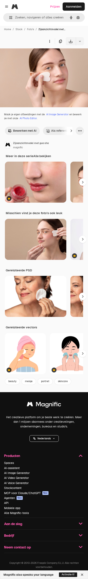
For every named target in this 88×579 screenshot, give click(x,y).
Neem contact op (17, 547)
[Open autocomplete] (9, 17)
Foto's (30, 29)
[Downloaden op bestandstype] (80, 41)
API (6, 503)
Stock (19, 29)
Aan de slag (13, 524)
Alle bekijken (42, 156)
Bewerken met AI (24, 130)
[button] (44, 438)
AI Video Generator (16, 478)
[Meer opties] (49, 41)
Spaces (9, 463)
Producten (12, 455)
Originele (26, 55)
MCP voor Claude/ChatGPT (26, 493)
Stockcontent (12, 488)
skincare (63, 381)
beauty (12, 381)
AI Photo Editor (28, 118)
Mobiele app (12, 508)
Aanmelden (73, 6)
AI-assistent (12, 468)
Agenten (13, 498)
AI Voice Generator (16, 483)
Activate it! (68, 574)
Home (7, 29)
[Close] (82, 574)
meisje (29, 381)
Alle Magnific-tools (16, 513)
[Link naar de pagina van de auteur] (7, 145)
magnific (18, 147)
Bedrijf (9, 535)
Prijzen (55, 6)
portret (45, 381)
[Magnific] (44, 405)
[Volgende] (71, 131)
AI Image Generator (57, 114)
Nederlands (44, 438)
